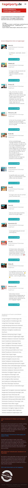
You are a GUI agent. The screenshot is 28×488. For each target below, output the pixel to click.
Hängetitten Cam (16, 484)
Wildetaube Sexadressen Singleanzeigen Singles (13, 336)
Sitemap (18, 486)
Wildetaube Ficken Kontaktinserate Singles (11, 327)
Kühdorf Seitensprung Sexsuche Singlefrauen (12, 356)
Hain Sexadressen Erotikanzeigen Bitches (11, 381)
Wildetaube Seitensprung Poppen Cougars (11, 334)
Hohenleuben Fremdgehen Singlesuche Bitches (13, 408)
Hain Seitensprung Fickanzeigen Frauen (11, 376)
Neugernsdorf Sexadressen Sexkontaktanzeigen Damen (13, 387)
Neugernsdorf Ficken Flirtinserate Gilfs (11, 394)
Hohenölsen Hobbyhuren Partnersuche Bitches (13, 370)
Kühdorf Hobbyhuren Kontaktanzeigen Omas (12, 361)
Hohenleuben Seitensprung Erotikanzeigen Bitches (13, 399)
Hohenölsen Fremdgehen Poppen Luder (11, 372)
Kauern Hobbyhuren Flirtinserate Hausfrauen (12, 345)
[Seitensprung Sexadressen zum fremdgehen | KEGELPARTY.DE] (12, 4)
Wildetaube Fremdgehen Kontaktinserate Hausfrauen (11, 331)
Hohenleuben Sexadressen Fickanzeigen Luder (12, 401)
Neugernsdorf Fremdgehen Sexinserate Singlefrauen (14, 390)
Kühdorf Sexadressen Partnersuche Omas (11, 352)
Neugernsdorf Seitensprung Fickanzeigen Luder (13, 392)
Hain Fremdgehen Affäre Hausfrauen (10, 379)
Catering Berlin (24, 484)
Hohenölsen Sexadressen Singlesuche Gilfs (12, 368)
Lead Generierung (12, 486)
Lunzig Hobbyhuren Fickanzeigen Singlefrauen (16, 48)
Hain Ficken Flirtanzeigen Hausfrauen (10, 383)
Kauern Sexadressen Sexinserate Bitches (11, 341)
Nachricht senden (13, 59)
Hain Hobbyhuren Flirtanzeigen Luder (10, 374)
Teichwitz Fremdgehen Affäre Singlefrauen (11, 410)
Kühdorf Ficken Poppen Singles (9, 354)
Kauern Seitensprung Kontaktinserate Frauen (12, 350)
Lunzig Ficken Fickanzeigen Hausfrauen (11, 323)
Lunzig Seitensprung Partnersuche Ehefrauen (12, 325)
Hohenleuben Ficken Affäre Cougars (10, 403)
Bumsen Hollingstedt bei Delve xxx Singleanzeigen (12, 41)
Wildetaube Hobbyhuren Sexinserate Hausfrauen (13, 338)
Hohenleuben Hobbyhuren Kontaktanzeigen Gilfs (13, 405)
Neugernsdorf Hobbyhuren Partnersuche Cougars (13, 397)
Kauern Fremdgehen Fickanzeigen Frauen (11, 343)
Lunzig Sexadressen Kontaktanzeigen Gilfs (11, 321)
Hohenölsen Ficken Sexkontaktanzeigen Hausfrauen (14, 365)
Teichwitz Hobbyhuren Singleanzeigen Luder (12, 412)
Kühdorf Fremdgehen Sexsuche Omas (10, 359)
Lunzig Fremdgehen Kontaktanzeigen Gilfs (11, 318)
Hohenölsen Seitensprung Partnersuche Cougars (13, 363)
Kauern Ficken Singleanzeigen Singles (10, 347)
